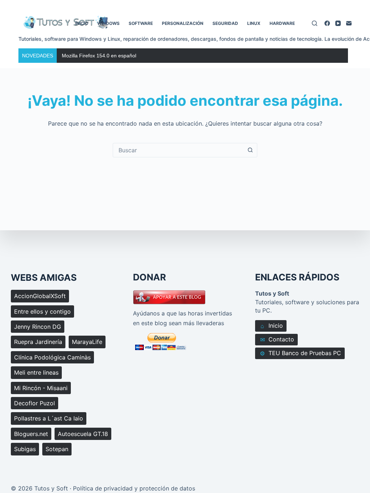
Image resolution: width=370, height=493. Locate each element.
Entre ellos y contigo (42, 311)
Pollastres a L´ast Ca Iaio (48, 418)
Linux (254, 23)
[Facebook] (327, 23)
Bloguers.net (31, 433)
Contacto (277, 339)
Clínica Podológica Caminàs (52, 357)
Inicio (81, 23)
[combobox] (178, 150)
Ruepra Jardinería (38, 341)
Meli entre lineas (36, 372)
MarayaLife (87, 341)
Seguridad (225, 23)
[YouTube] (338, 23)
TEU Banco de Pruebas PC (300, 353)
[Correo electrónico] (349, 23)
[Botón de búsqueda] (250, 150)
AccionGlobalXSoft (40, 296)
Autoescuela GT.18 (83, 433)
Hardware (282, 23)
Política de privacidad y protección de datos (134, 488)
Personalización (182, 23)
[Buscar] (314, 23)
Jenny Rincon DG (37, 326)
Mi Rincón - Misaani (41, 388)
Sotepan (57, 449)
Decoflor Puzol (34, 403)
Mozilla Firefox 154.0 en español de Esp (108, 55)
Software (141, 23)
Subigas (25, 449)
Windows (108, 23)
